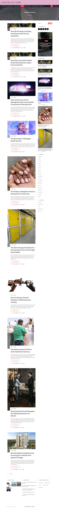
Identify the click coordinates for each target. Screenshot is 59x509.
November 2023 (40, 176)
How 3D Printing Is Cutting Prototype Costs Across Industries (21, 33)
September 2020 (40, 192)
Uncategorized (40, 211)
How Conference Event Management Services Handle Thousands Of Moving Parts (22, 102)
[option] (45, 44)
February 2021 (40, 187)
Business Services (40, 204)
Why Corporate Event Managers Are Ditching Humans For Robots (23, 413)
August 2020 (39, 194)
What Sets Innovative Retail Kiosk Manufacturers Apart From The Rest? (21, 63)
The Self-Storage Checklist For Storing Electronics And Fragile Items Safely (23, 250)
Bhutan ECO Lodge (12, 2)
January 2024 (40, 174)
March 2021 (39, 185)
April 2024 (39, 172)
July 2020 (39, 196)
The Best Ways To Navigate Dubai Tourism (28, 492)
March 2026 (39, 167)
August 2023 (39, 183)
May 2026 (39, 163)
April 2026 (39, 165)
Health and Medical (45, 485)
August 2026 (39, 156)
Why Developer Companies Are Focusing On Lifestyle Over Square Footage (22, 455)
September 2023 (40, 181)
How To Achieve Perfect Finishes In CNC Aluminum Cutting (21, 300)
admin (24, 47)
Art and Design (40, 202)
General (15, 28)
